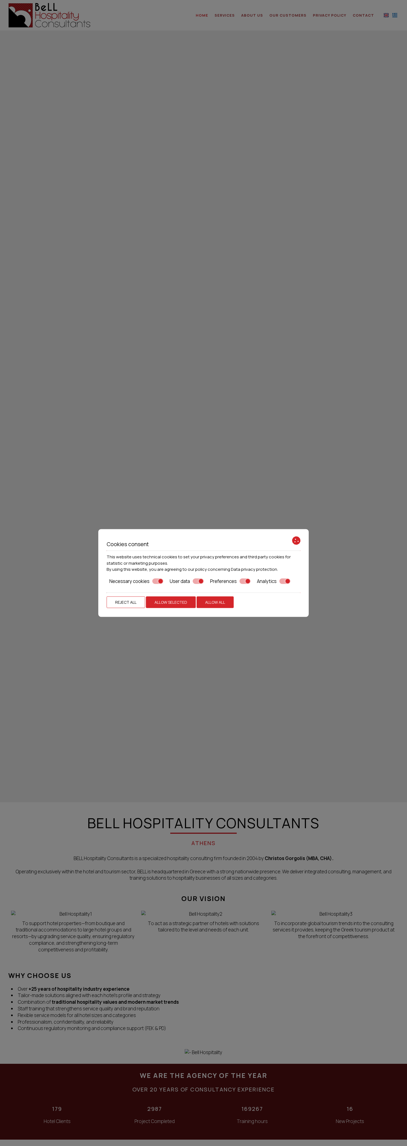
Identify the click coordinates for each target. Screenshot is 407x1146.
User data (180, 581)
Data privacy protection (254, 569)
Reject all (125, 602)
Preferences (223, 581)
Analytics (267, 581)
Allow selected (170, 602)
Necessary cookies (129, 581)
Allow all (215, 602)
